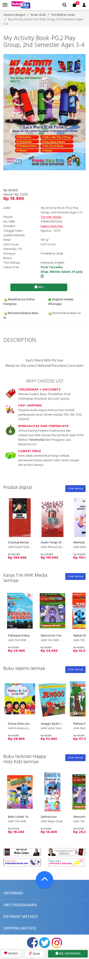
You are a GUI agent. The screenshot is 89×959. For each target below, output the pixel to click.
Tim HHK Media (51, 217)
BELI (40, 287)
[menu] (5, 5)
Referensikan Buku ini (66, 313)
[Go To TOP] (44, 879)
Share (36, 953)
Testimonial (36, 440)
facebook (32, 942)
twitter (44, 942)
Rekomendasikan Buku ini (20, 315)
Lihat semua (75, 488)
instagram (56, 942)
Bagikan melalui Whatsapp (60, 302)
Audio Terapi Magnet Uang (59, 542)
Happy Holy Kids (52, 226)
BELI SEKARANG (69, 953)
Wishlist (12, 953)
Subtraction (49, 817)
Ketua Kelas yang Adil (22, 723)
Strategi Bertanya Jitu (23, 542)
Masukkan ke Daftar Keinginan (19, 302)
